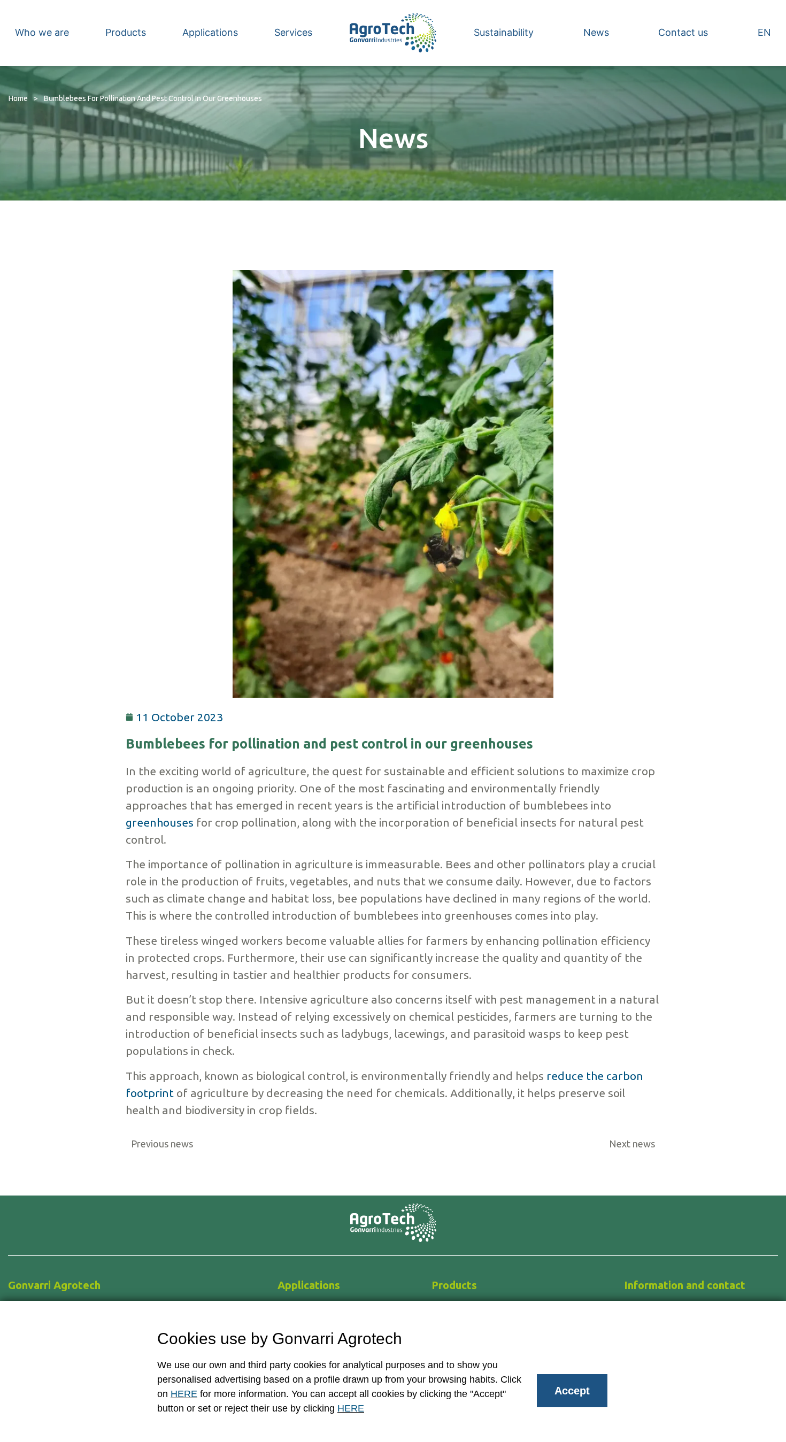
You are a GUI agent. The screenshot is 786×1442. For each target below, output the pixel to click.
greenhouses (160, 822)
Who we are (42, 32)
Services (293, 32)
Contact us (683, 32)
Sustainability (504, 32)
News (596, 32)
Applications (210, 32)
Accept (572, 1391)
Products (125, 32)
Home (18, 98)
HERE (184, 1394)
